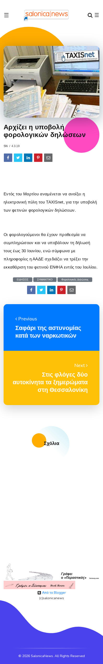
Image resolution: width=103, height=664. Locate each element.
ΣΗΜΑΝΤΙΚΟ (45, 279)
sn (6, 146)
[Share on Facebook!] (8, 158)
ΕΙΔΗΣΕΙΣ (23, 279)
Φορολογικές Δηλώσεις (74, 279)
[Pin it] (38, 158)
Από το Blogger (53, 592)
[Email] (48, 158)
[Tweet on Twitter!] (18, 158)
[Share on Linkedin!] (28, 158)
